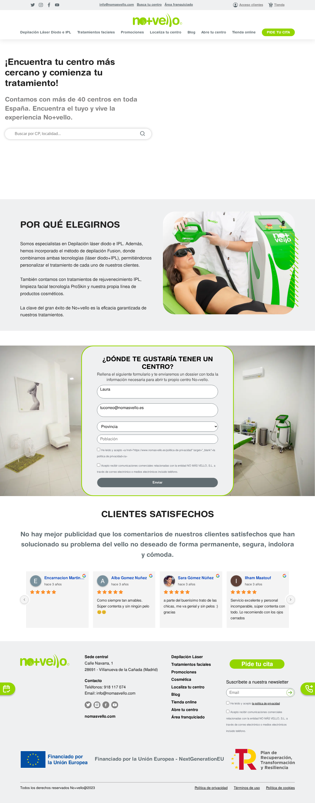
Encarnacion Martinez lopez (64, 577)
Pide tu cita (278, 32)
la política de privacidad (266, 703)
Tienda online (244, 32)
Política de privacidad (211, 788)
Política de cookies (280, 788)
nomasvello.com (100, 716)
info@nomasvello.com (116, 4)
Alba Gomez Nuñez (129, 577)
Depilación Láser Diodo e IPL (45, 32)
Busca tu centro (149, 4)
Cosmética (181, 679)
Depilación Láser (187, 656)
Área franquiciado (179, 4)
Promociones (132, 32)
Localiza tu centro (165, 32)
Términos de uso (247, 788)
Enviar (157, 482)
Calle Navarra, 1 (99, 663)
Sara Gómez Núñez (196, 577)
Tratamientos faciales (96, 32)
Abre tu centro (213, 32)
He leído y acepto (255, 703)
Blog (191, 32)
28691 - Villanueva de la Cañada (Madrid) (121, 669)
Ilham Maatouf (258, 577)
